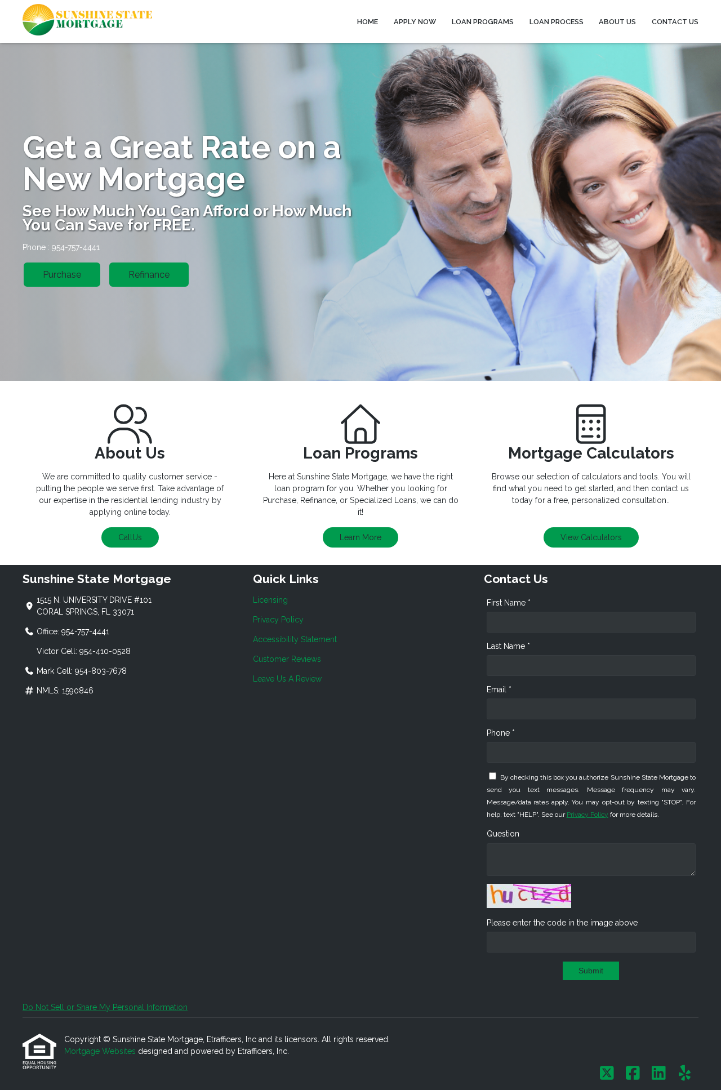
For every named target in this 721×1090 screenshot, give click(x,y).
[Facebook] (633, 1073)
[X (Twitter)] (607, 1073)
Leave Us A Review (287, 678)
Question (503, 833)
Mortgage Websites (101, 1051)
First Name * (509, 602)
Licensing (270, 599)
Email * (499, 689)
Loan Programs (483, 21)
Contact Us (675, 21)
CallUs (130, 537)
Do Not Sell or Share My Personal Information (105, 1007)
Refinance (149, 274)
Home (367, 21)
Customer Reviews (287, 659)
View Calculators (591, 537)
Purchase (62, 274)
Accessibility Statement (295, 639)
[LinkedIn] (659, 1073)
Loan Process (556, 21)
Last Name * (508, 646)
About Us (617, 21)
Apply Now (415, 21)
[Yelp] (685, 1073)
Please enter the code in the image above (562, 922)
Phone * (501, 732)
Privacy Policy (278, 619)
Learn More (360, 537)
